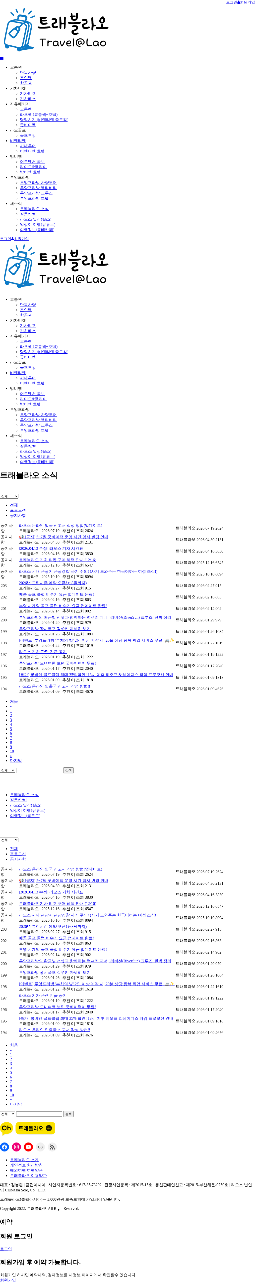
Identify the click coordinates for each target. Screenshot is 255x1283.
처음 (14, 701)
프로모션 (18, 510)
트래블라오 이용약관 (28, 1175)
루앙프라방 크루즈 (36, 193)
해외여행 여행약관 (26, 1170)
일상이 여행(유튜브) (37, 224)
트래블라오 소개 (24, 1160)
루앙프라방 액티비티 (38, 188)
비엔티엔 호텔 (32, 151)
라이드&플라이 (33, 167)
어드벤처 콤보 (32, 161)
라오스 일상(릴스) (35, 219)
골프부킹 (28, 135)
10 (12, 751)
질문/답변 (28, 214)
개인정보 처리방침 (26, 1165)
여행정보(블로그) (25, 816)
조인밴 (26, 78)
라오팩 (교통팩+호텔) (39, 114)
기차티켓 (28, 93)
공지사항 (18, 515)
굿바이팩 (28, 125)
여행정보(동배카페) (37, 230)
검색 (68, 770)
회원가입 (8, 1280)
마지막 (16, 760)
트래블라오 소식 (34, 209)
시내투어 (28, 146)
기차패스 (28, 99)
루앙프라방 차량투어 (38, 182)
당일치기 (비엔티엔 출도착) (44, 120)
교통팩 (26, 109)
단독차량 (28, 72)
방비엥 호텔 (30, 172)
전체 (14, 505)
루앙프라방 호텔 (34, 198)
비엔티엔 (18, 141)
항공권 (26, 83)
